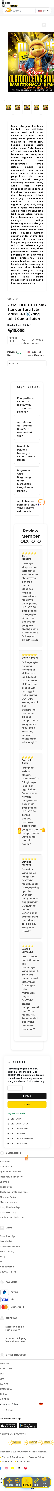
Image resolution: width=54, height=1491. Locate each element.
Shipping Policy (8, 1197)
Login (18, 1485)
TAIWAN (4, 1383)
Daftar (27, 1485)
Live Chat (44, 1485)
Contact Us (6, 1166)
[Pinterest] (27, 1468)
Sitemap (4, 1181)
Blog (2, 1256)
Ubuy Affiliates (8, 1271)
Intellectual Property (11, 1176)
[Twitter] (20, 1468)
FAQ (2, 1261)
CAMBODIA (6, 1388)
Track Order (6, 1186)
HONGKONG (6, 1368)
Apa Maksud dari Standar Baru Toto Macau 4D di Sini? (25, 429)
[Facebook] (2, 1468)
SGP (2, 1373)
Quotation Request (10, 1171)
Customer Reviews (10, 1246)
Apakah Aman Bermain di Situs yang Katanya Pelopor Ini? (27, 506)
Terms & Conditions (13, 1457)
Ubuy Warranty (8, 1212)
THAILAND (5, 1363)
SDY (2, 1378)
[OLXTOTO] (14, 6)
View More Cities (9, 1404)
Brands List (6, 1241)
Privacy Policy (36, 1457)
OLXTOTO (37, 129)
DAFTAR (27, 1096)
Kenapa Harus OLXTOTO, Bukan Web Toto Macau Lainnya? (25, 405)
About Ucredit (7, 1266)
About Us (5, 1161)
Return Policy (7, 1251)
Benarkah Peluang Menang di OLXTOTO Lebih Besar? (26, 453)
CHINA (3, 1394)
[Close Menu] (3, 6)
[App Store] (9, 1426)
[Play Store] (28, 1426)
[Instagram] (8, 1468)
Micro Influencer (9, 1202)
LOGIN (27, 1104)
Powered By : (12, 353)
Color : (14, 363)
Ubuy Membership (10, 1207)
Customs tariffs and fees (14, 1191)
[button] (44, 25)
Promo (9, 1485)
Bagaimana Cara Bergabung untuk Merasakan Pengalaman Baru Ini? (25, 480)
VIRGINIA (4, 1399)
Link (36, 1485)
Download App (8, 1236)
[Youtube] (14, 1468)
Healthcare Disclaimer (12, 1217)
